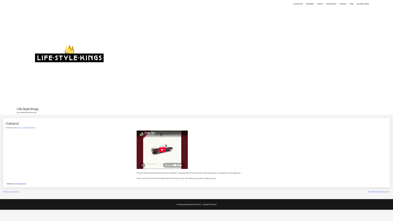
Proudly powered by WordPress (189, 204)
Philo (352, 4)
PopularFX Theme (210, 204)
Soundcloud (298, 4)
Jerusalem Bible (363, 4)
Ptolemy (343, 4)
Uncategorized (20, 183)
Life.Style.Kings (27, 109)
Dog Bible (310, 4)
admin (32, 128)
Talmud (320, 4)
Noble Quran (331, 4)
